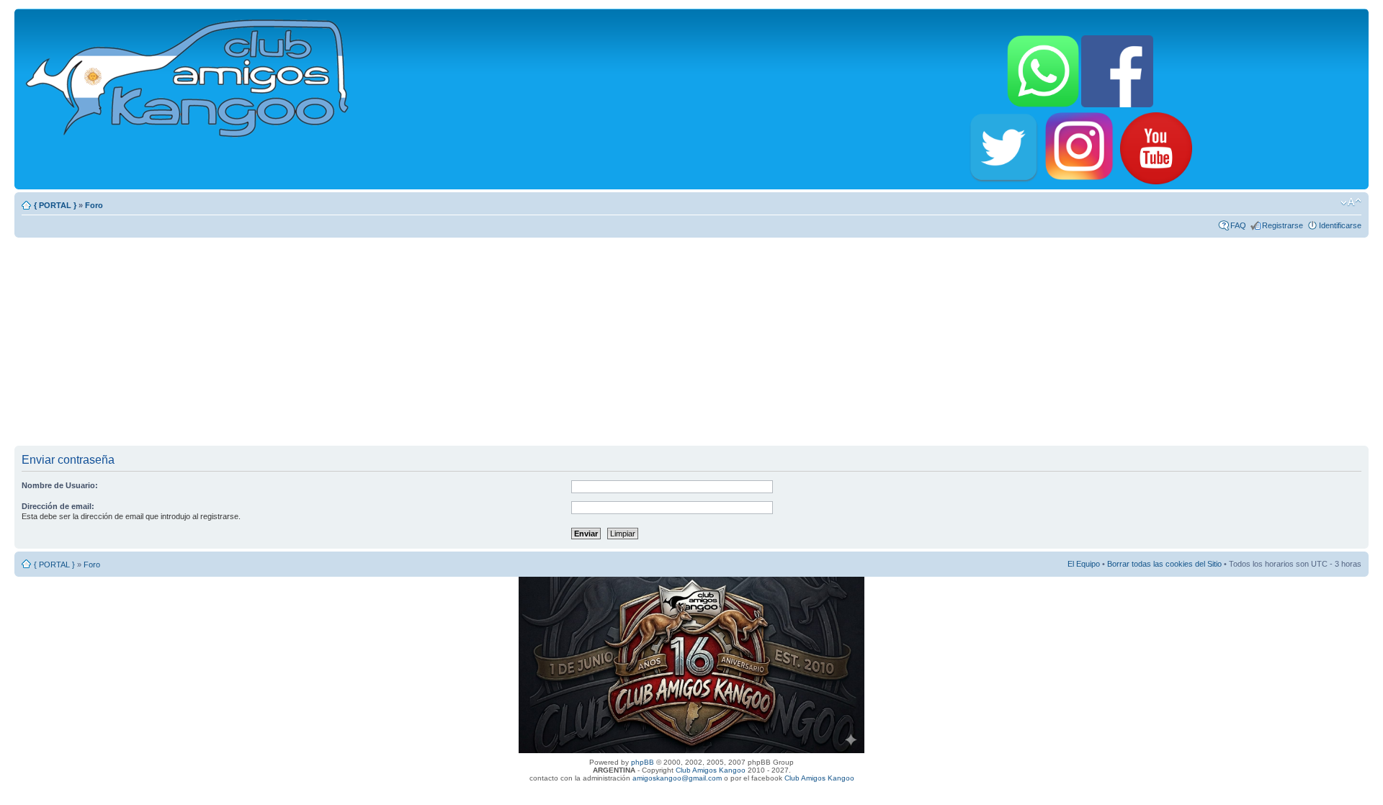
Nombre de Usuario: (60, 485)
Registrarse (1282, 225)
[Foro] (188, 75)
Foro (94, 205)
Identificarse (1340, 225)
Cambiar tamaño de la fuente (1351, 202)
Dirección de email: (58, 506)
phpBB (642, 762)
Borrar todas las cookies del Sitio (1164, 563)
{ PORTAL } (55, 205)
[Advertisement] (691, 341)
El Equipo (1084, 563)
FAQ (1238, 225)
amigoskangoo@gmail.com (677, 778)
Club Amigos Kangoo (711, 770)
